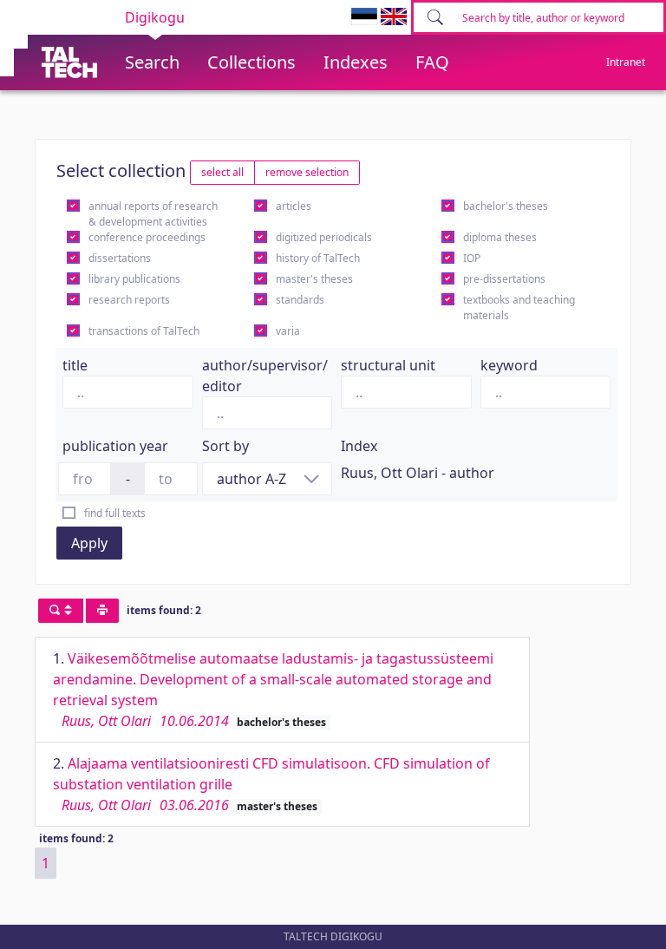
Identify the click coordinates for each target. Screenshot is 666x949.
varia (288, 331)
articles (293, 206)
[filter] (60, 611)
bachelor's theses (505, 206)
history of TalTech (318, 258)
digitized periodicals (324, 237)
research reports (129, 299)
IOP (471, 258)
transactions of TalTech (143, 331)
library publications (134, 279)
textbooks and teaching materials (519, 307)
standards (300, 299)
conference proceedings (147, 237)
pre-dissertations (504, 279)
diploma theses (500, 237)
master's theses (314, 279)
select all (222, 172)
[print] (102, 611)
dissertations (119, 258)
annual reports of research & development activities (153, 214)
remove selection (307, 172)
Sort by (225, 445)
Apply (89, 543)
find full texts (115, 513)
